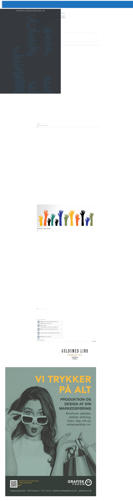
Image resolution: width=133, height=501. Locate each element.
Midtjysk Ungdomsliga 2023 (19, 80)
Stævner (29, 90)
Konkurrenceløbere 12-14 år (17, 61)
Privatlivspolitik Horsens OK (33, 48)
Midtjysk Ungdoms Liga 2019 (20, 86)
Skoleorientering (46, 83)
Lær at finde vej (46, 88)
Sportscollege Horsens (19, 70)
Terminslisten (15, 52)
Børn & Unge (18, 56)
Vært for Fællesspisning (32, 88)
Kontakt (28, 16)
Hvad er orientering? (47, 79)
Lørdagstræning (48, 37)
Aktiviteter (47, 28)
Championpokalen (48, 42)
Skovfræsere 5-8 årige (17, 58)
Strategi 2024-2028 (32, 43)
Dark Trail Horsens (48, 50)
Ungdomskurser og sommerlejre (18, 72)
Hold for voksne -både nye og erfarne (19, 64)
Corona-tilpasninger (46, 31)
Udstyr (45, 85)
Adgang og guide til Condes (32, 87)
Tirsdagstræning (48, 34)
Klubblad (28, 24)
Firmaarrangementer (47, 90)
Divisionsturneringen (48, 43)
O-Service (14, 53)
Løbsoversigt (15, 50)
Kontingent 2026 (31, 34)
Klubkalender (15, 49)
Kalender (17, 47)
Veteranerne (45, 55)
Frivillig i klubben (33, 82)
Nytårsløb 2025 (47, 48)
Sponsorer (28, 23)
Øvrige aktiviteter (46, 40)
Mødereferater (33, 19)
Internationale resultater (33, 29)
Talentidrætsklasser (18, 69)
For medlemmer (29, 32)
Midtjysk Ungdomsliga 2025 (19, 77)
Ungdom (63, 13)
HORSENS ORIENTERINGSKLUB (30, 11)
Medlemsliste (31, 37)
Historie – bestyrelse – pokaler (32, 52)
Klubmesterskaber (48, 45)
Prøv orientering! (46, 77)
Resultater (28, 27)
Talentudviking (15, 66)
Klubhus (28, 26)
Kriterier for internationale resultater (35, 30)
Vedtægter (30, 45)
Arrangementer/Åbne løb (47, 29)
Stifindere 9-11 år (16, 59)
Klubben (32, 15)
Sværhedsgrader (46, 87)
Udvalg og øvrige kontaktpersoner (34, 21)
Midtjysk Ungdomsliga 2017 (19, 90)
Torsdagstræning (48, 35)
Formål (30, 42)
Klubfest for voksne (48, 51)
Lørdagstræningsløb (31, 83)
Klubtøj (30, 35)
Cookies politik (33, 50)
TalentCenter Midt (18, 67)
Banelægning (30, 85)
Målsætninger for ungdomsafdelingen (19, 91)
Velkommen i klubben (47, 82)
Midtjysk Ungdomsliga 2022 (19, 82)
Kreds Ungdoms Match (17, 74)
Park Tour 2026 (47, 47)
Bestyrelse (30, 18)
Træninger (45, 32)
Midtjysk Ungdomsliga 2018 (19, 88)
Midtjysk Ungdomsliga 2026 (17, 75)
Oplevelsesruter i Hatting (48, 91)
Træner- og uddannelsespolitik (34, 47)
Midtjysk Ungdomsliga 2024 (19, 78)
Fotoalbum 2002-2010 (30, 53)
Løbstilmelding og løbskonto (19, 55)
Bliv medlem (46, 80)
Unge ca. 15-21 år (16, 63)
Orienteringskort (29, 55)
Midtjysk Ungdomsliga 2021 (19, 83)
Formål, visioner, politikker (31, 40)
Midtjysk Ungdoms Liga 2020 (20, 85)
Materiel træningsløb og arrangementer (34, 91)
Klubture (46, 53)
